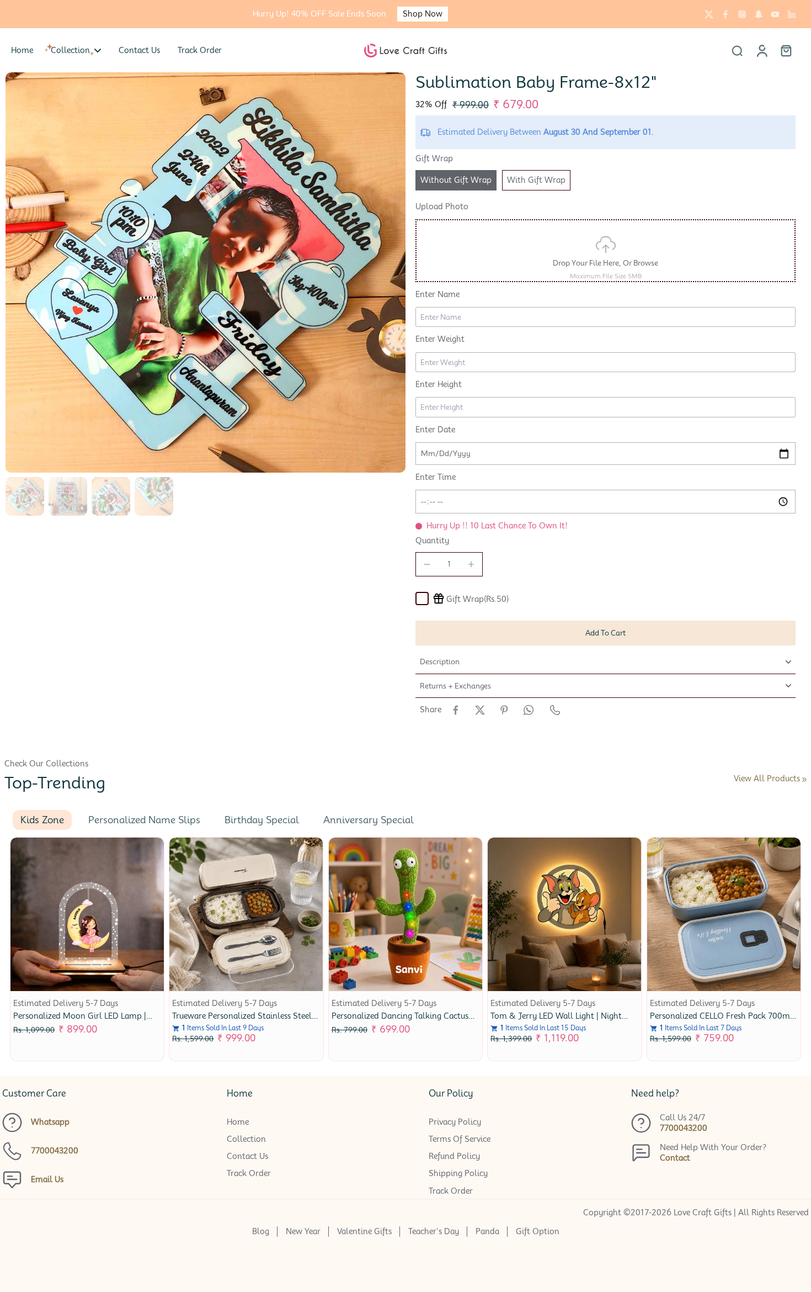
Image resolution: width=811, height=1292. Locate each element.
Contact (675, 1157)
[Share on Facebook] (456, 710)
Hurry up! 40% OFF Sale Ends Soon (319, 13)
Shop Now (422, 13)
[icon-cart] (785, 50)
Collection (246, 1139)
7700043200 (54, 1150)
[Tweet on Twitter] (480, 710)
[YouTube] (775, 14)
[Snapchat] (758, 14)
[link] (804, 779)
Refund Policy (454, 1156)
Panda (487, 1231)
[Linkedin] (791, 14)
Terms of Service (459, 1139)
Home (238, 1122)
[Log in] (761, 50)
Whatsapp (50, 1122)
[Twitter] (709, 14)
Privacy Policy (455, 1122)
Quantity (432, 540)
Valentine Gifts (364, 1231)
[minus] (427, 564)
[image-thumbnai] (25, 497)
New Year (303, 1231)
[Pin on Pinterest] (504, 710)
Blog (260, 1231)
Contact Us (247, 1156)
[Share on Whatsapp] (528, 710)
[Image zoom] (206, 272)
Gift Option (537, 1231)
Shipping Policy (458, 1173)
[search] (737, 50)
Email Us (47, 1179)
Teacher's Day (433, 1231)
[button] (605, 633)
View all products (767, 778)
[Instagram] (742, 14)
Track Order (249, 1173)
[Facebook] (725, 14)
